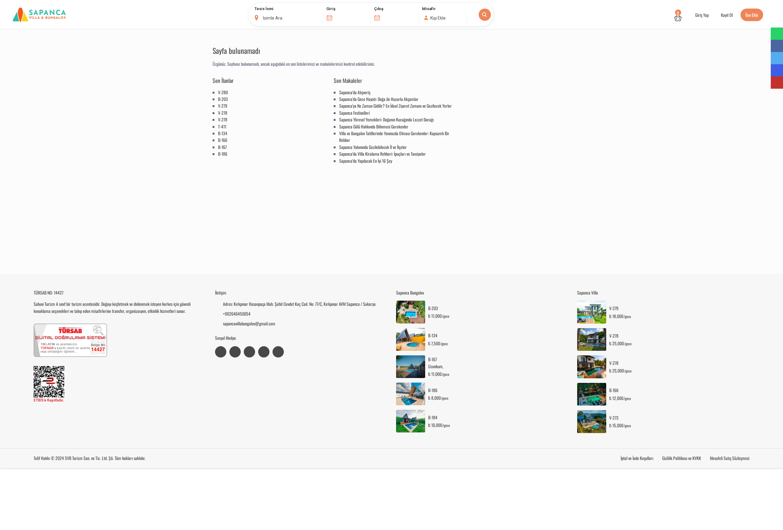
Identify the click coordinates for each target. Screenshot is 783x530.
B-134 (222, 133)
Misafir (429, 8)
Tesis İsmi (263, 8)
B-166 (222, 140)
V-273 (613, 418)
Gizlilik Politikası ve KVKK (681, 458)
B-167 (222, 147)
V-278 (222, 112)
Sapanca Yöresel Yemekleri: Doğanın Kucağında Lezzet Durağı (386, 119)
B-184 (432, 417)
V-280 (223, 92)
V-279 (222, 105)
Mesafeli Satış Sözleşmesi (729, 458)
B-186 (222, 153)
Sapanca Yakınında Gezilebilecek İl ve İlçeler (373, 147)
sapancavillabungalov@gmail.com (249, 323)
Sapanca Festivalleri (354, 112)
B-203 (223, 99)
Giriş (331, 8)
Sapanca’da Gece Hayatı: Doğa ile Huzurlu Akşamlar (378, 99)
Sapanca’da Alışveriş (354, 92)
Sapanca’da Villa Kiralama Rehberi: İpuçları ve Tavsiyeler (382, 153)
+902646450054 (236, 313)
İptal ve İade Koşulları (637, 458)
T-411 (222, 126)
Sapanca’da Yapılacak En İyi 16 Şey (365, 161)
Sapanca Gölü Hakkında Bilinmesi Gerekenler (373, 126)
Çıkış (379, 8)
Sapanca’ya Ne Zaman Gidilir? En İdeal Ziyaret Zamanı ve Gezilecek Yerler (395, 105)
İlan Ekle (751, 15)
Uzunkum (435, 366)
